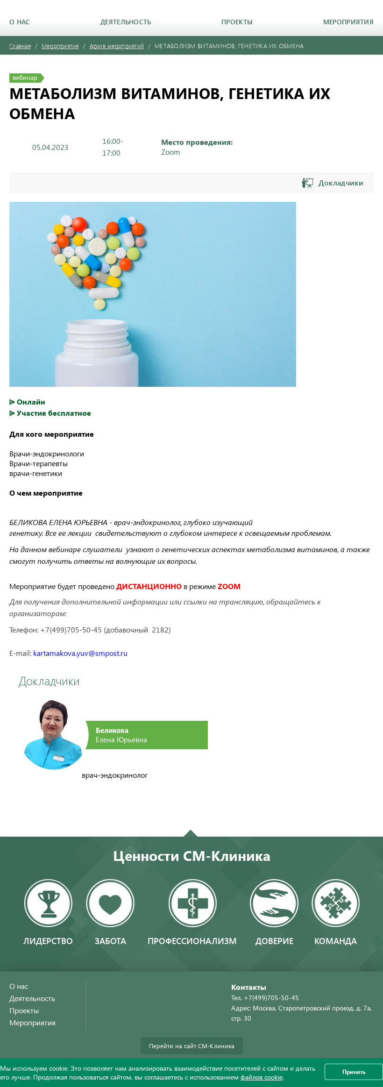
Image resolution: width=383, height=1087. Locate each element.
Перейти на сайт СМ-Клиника (191, 1046)
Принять (354, 1071)
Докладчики (341, 182)
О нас (19, 21)
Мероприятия (348, 21)
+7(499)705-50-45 (271, 997)
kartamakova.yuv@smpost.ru (80, 653)
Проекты (237, 21)
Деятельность (125, 21)
